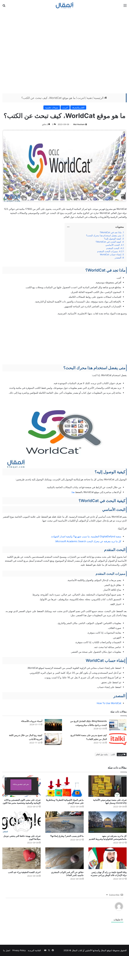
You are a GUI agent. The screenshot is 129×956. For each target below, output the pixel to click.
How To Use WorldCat (109, 703)
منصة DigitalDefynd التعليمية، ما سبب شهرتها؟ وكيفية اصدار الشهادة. (86, 536)
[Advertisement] (64, 51)
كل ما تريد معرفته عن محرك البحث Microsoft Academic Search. (88, 541)
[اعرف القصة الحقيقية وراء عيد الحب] (21, 858)
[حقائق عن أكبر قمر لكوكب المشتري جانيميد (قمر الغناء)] (64, 858)
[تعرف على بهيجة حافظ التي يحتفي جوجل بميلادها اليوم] (21, 822)
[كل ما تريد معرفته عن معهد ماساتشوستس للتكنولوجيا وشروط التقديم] (107, 822)
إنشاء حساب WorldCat (110, 254)
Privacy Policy (19, 950)
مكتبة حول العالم (102, 754)
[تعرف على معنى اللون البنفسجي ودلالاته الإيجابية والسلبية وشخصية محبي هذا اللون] (21, 786)
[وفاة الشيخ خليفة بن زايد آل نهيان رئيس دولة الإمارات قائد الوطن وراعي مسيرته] (107, 858)
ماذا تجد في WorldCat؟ (111, 232)
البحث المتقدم (112, 248)
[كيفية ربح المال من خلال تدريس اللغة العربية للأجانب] (53, 739)
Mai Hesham (79, 124)
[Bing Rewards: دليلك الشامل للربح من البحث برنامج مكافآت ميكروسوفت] (117, 725)
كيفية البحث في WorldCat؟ (108, 242)
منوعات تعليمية (51, 107)
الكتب (113, 754)
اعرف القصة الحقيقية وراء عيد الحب (24, 872)
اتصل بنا (6, 950)
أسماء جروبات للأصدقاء (31, 721)
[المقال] (65, 5)
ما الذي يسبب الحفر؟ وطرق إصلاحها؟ (67, 836)
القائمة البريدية (34, 950)
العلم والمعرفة (78, 107)
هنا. (73, 492)
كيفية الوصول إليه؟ (112, 238)
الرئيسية (99, 98)
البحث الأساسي (112, 245)
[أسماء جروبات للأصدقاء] (53, 725)
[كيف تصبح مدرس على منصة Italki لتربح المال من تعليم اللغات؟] (117, 739)
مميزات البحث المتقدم (107, 251)
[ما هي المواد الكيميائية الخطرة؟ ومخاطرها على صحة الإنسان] (64, 786)
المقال (103, 950)
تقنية (89, 98)
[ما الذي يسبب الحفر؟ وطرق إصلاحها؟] (64, 822)
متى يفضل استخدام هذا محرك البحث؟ (103, 235)
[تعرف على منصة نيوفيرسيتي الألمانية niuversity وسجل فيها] (107, 786)
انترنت (81, 98)
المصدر (118, 257)
